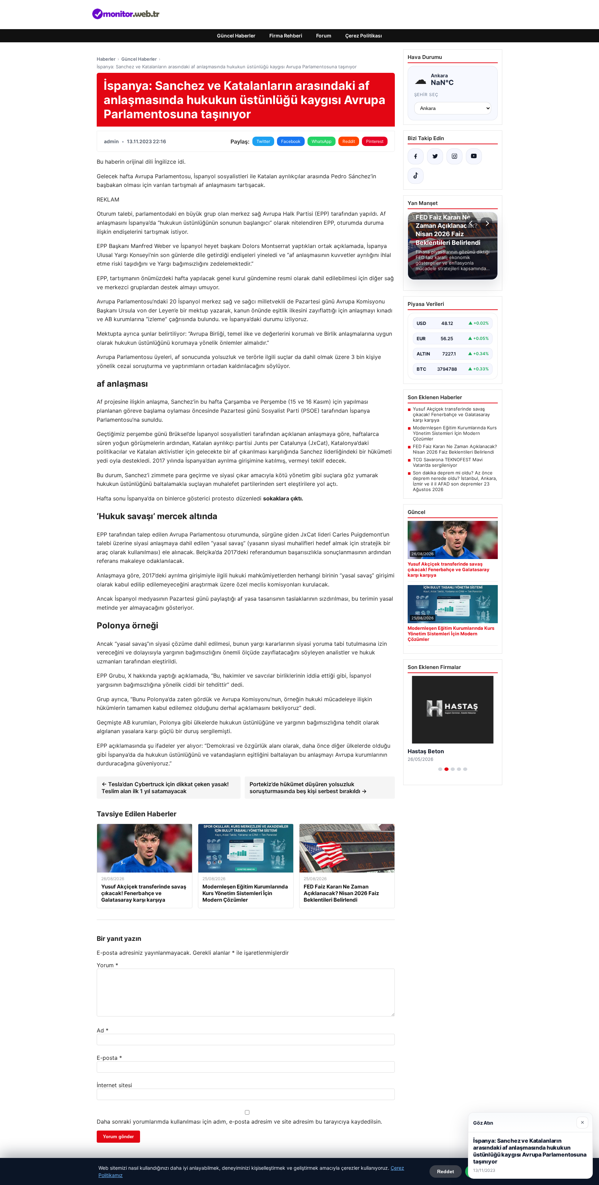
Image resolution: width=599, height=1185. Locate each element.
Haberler (106, 59)
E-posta (109, 1057)
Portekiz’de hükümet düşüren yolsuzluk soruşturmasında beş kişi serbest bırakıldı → (308, 788)
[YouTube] (474, 156)
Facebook (291, 141)
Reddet (445, 1171)
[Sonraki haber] (486, 223)
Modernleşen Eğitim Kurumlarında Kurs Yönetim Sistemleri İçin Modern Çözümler (455, 433)
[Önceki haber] (472, 223)
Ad (102, 1030)
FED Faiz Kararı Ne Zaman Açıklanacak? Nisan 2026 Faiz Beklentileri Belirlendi (455, 449)
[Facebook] (416, 156)
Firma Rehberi (285, 35)
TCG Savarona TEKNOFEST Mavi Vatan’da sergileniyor (448, 462)
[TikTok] (416, 176)
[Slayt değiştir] (440, 769)
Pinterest (374, 141)
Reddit (348, 141)
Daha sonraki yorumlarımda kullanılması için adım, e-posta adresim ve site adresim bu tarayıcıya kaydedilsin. (239, 1121)
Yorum (107, 965)
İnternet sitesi (114, 1085)
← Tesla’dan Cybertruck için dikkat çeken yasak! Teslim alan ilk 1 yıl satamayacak (165, 788)
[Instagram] (454, 156)
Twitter (263, 141)
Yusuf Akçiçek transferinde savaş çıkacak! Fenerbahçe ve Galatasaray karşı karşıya (451, 414)
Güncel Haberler (236, 35)
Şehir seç (426, 94)
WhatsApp (321, 141)
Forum (323, 35)
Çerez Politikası (363, 35)
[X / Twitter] (435, 156)
